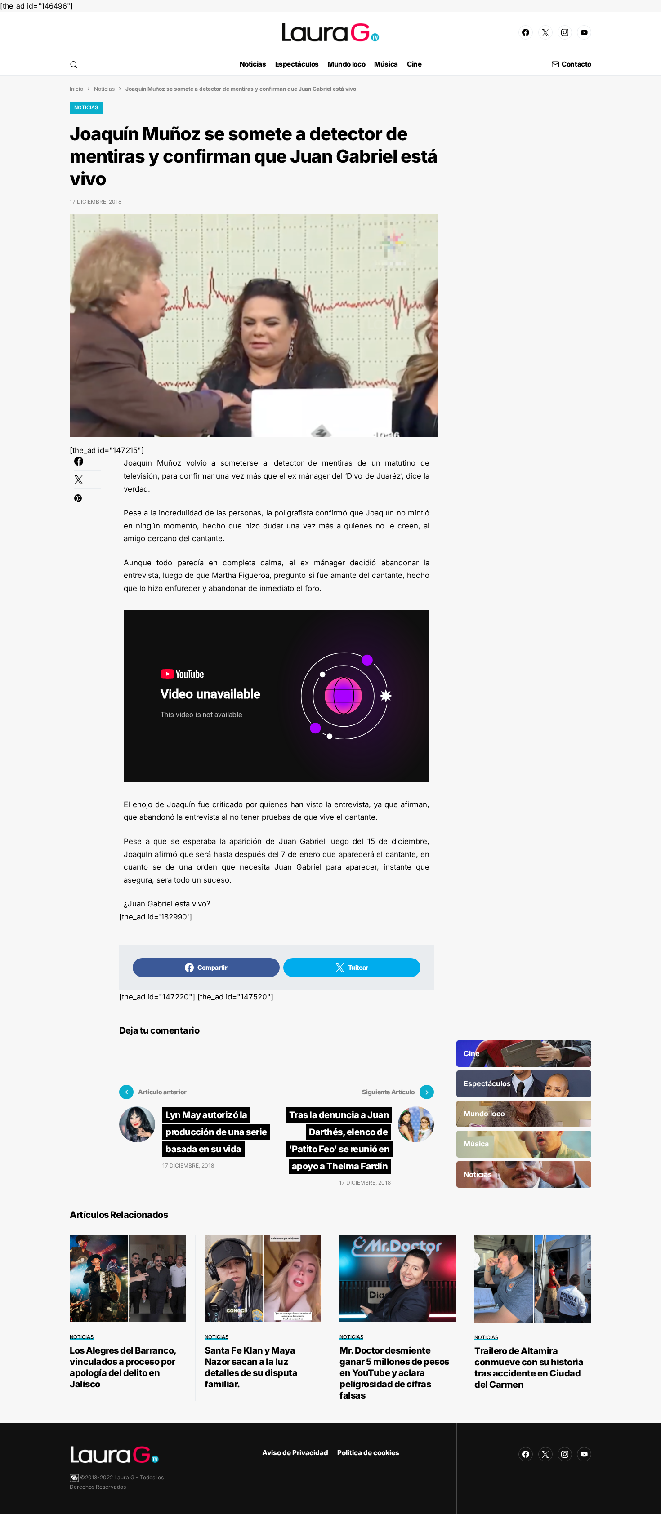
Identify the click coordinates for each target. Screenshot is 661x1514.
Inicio (76, 88)
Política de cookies (368, 1452)
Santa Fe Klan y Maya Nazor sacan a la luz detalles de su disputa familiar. (251, 1367)
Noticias (104, 88)
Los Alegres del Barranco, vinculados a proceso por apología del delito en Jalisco (123, 1367)
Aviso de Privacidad (295, 1452)
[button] (74, 64)
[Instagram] (565, 32)
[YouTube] (584, 32)
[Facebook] (525, 32)
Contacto (576, 64)
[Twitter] (545, 32)
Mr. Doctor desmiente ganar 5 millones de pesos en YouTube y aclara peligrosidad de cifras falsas (394, 1373)
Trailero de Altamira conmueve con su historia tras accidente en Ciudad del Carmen (528, 1367)
